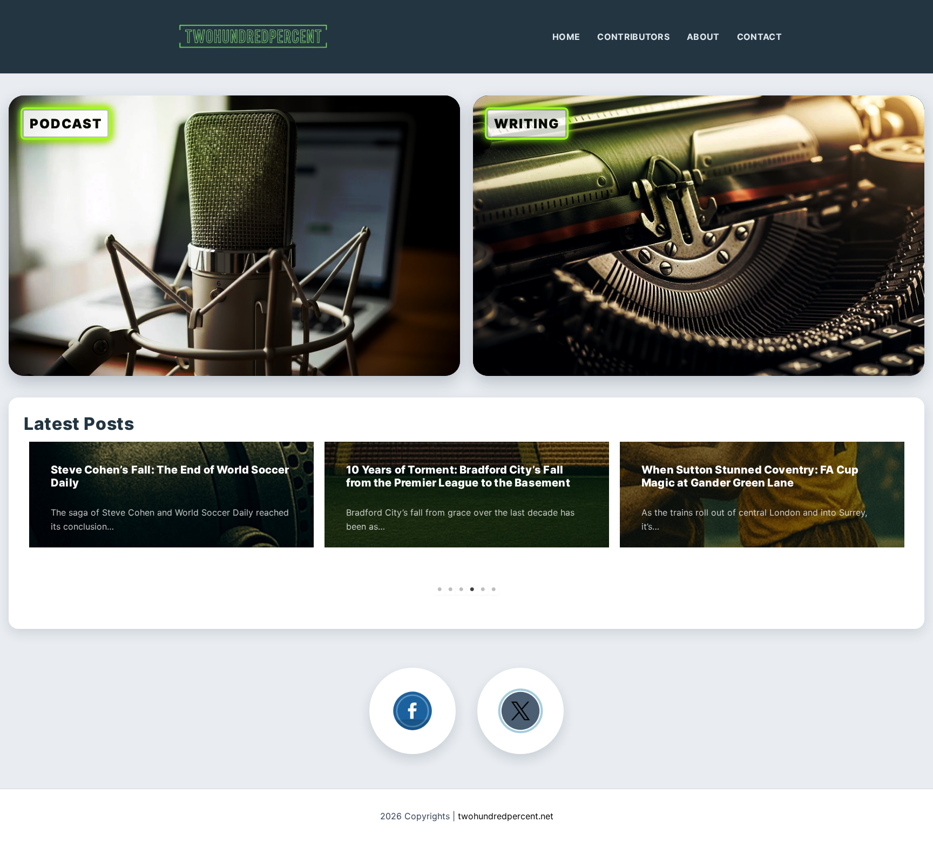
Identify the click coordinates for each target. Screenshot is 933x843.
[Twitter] (520, 711)
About (703, 36)
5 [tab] (482, 589)
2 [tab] (450, 589)
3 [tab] (461, 589)
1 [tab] (439, 589)
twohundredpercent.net (505, 816)
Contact (759, 36)
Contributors (633, 36)
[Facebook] (412, 711)
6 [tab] (493, 589)
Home (566, 36)
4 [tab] (471, 589)
